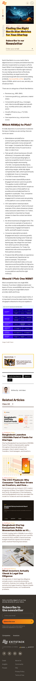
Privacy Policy (19, 671)
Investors (16, 635)
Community (19, 664)
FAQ (16, 668)
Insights (4, 664)
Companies (6, 635)
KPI (10, 380)
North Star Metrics (15, 376)
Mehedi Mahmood (10, 478)
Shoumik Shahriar (10, 568)
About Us (18, 660)
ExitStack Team (9, 432)
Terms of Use (19, 675)
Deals (4, 660)
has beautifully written (16, 79)
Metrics (27, 376)
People (4, 668)
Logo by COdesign (13, 643)
